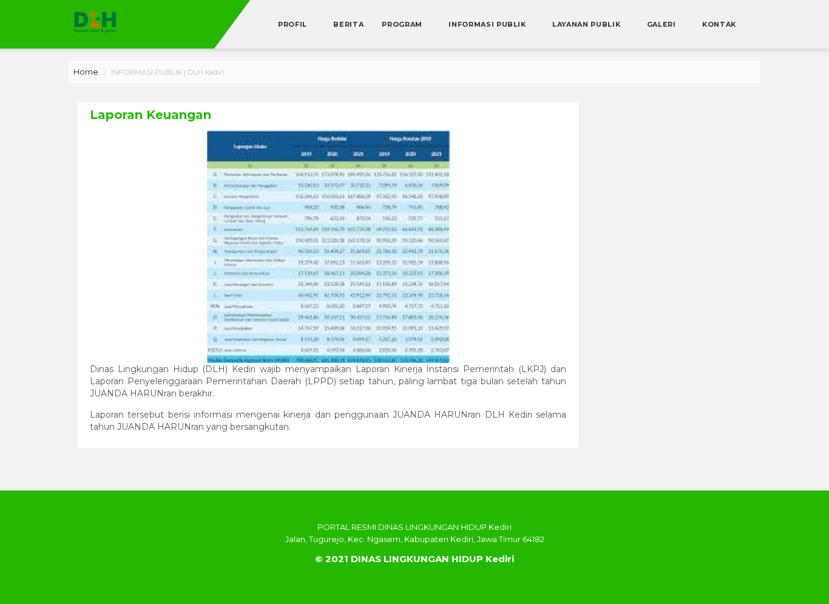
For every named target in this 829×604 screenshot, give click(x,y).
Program (403, 24)
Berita (348, 24)
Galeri (662, 24)
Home (85, 71)
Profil (294, 24)
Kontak (719, 24)
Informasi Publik (488, 24)
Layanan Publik (587, 24)
